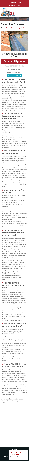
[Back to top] (25, 457)
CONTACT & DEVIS (15, 5)
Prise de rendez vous (14, 76)
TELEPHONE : (14, 3)
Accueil (3, 28)
